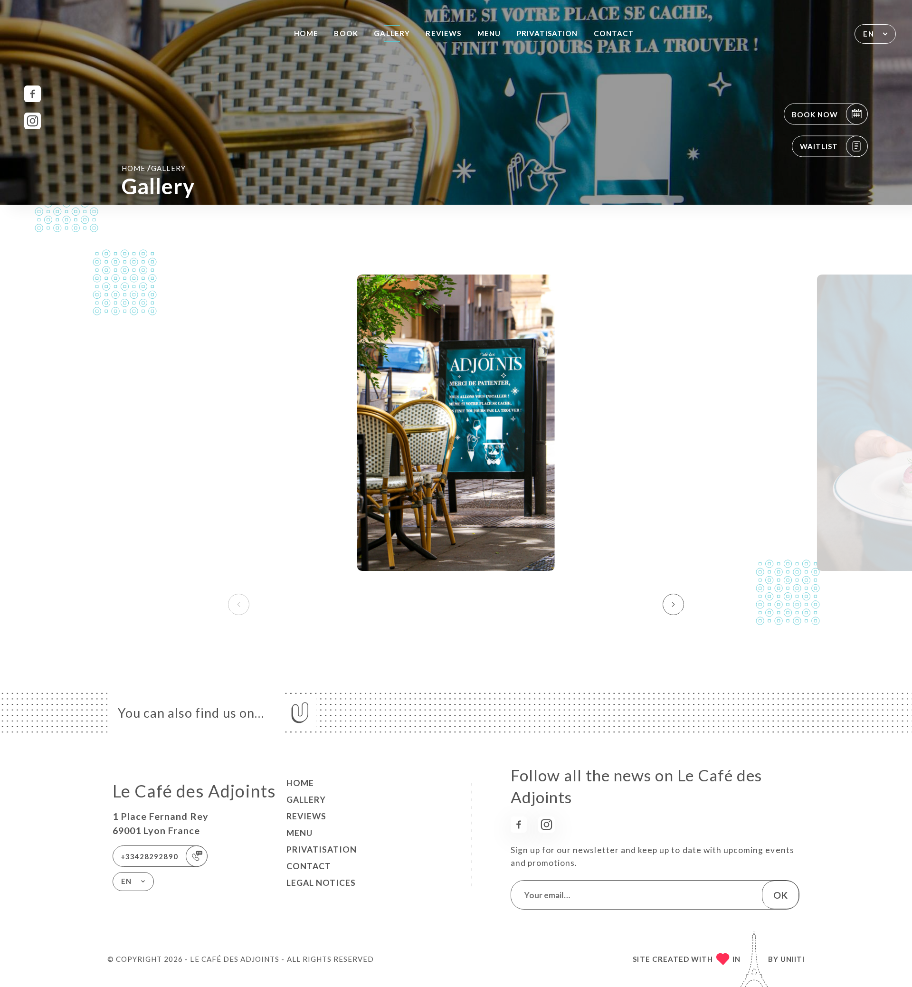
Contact (614, 33)
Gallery (391, 33)
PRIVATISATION (547, 33)
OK (780, 895)
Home (306, 33)
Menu (489, 33)
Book (346, 33)
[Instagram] (32, 121)
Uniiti (792, 959)
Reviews (443, 33)
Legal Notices (321, 883)
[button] (673, 604)
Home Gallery (154, 168)
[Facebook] (32, 93)
